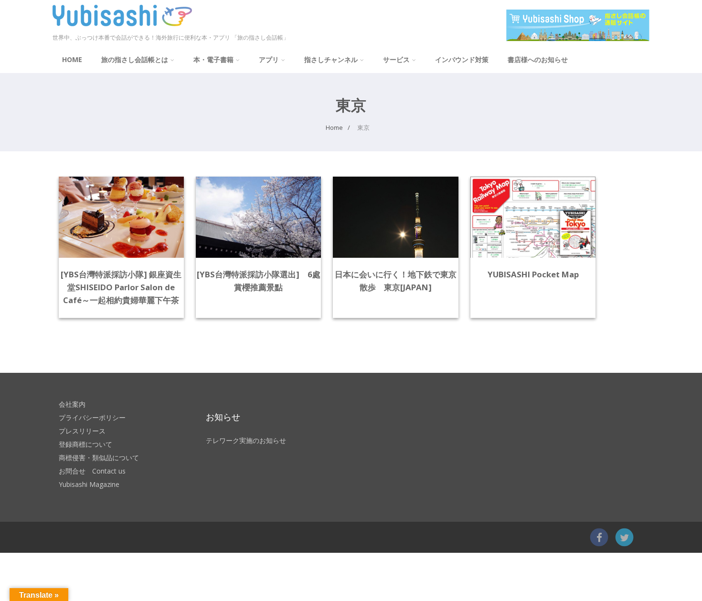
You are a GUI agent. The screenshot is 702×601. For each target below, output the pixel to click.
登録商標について (85, 444)
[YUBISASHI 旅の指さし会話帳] (122, 28)
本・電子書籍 (213, 59)
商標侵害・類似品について (99, 457)
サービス (396, 59)
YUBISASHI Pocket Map (533, 274)
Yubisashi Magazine (89, 484)
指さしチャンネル (331, 59)
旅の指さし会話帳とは (134, 59)
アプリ (269, 59)
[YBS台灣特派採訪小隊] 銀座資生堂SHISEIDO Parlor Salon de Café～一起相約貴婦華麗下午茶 (121, 287)
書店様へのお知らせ (538, 59)
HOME (72, 59)
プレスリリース (82, 430)
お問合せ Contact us (92, 470)
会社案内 (72, 404)
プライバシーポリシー (92, 417)
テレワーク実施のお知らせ (246, 440)
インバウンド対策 (462, 59)
